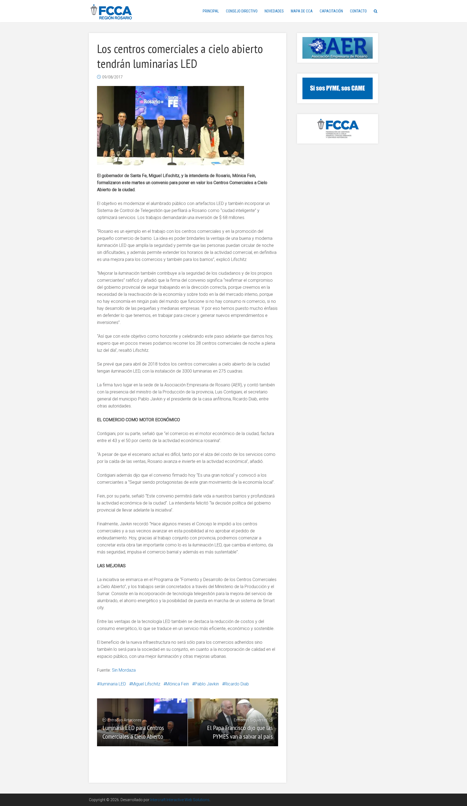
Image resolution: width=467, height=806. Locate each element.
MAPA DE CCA (302, 11)
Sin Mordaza (124, 670)
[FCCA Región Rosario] (111, 12)
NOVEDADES (274, 11)
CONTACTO (358, 11)
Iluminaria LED (112, 683)
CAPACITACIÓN (331, 11)
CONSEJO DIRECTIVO (242, 11)
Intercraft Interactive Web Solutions (179, 800)
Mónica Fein (177, 683)
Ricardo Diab (237, 683)
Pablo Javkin (207, 683)
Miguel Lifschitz (146, 683)
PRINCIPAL (211, 11)
